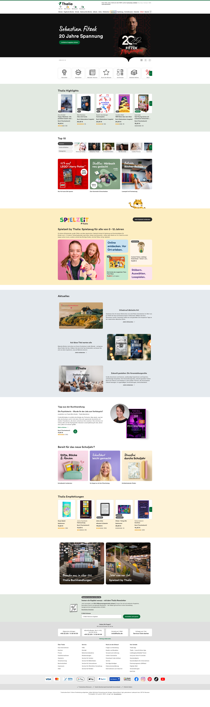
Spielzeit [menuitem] (113, 12)
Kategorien (62, 151)
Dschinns (143, 516)
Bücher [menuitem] (60, 12)
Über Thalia (61, 644)
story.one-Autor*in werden (138, 655)
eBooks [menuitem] (95, 12)
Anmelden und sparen (131, 616)
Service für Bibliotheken (89, 661)
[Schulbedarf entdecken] (73, 468)
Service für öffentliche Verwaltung (92, 666)
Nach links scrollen (59, 103)
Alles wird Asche (86, 110)
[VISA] (48, 679)
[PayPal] (102, 679)
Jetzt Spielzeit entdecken (142, 219)
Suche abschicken (106, 4)
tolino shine (105, 516)
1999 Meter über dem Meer (124, 110)
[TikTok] (156, 679)
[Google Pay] (80, 679)
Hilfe (83, 647)
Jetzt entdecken (80, 352)
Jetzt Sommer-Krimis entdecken (105, 38)
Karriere (60, 650)
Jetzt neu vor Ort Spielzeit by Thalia (128, 563)
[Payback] (114, 679)
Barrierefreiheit (62, 663)
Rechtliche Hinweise (88, 609)
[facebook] (136, 679)
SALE (148, 73)
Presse (60, 653)
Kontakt (84, 650)
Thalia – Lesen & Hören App (138, 650)
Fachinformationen (63, 655)
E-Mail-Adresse (86, 613)
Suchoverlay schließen (131, 2)
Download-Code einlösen (113, 658)
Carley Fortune (136, 147)
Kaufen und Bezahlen (112, 650)
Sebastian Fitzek (94, 147)
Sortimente (120, 73)
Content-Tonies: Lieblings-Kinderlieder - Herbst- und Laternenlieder (141, 252)
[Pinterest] (150, 679)
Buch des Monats (106, 73)
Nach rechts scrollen (150, 103)
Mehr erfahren (62, 427)
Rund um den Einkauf (112, 644)
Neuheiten (78, 73)
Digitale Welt (134, 666)
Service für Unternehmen (89, 663)
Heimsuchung (86, 516)
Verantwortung (62, 661)
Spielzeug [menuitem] (120, 12)
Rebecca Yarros (80, 147)
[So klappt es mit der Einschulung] (105, 468)
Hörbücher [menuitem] (106, 12)
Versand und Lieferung (112, 653)
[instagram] (143, 679)
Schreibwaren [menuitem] (128, 12)
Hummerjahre (105, 110)
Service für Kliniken (87, 668)
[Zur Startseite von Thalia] (66, 3)
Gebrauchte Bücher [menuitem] (86, 12)
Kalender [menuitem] (136, 12)
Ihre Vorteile (133, 644)
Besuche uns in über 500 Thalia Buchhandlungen (81, 563)
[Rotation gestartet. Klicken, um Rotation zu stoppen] (141, 60)
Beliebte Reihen (134, 73)
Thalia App (133, 647)
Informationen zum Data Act (114, 668)
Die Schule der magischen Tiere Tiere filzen (117, 267)
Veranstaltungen (135, 668)
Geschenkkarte (134, 658)
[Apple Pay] (91, 679)
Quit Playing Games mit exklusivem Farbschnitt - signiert (143, 110)
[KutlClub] (127, 679)
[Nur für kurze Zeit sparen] (73, 176)
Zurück (145, 60)
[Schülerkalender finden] (137, 468)
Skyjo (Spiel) (66, 516)
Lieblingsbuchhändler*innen (138, 653)
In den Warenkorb (75, 431)
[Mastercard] (57, 679)
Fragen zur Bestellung (112, 647)
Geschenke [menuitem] (148, 12)
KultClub (132, 671)
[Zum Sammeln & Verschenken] (105, 176)
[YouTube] (163, 679)
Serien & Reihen (63, 147)
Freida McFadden (108, 147)
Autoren (61, 143)
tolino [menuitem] (100, 12)
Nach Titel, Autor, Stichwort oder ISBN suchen (114, 2)
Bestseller (64, 73)
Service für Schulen (87, 658)
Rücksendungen (86, 655)
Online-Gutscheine (111, 655)
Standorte (61, 658)
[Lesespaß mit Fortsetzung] (137, 176)
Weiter (150, 11)
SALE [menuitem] (142, 12)
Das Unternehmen (63, 647)
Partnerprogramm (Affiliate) (138, 663)
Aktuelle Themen (92, 73)
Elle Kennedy (122, 147)
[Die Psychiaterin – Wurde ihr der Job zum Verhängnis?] (129, 439)
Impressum (61, 666)
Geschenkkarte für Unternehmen (139, 661)
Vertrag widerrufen (105, 639)
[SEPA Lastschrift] (68, 679)
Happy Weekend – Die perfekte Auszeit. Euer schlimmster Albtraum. (66, 110)
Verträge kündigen (111, 663)
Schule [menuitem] (77, 12)
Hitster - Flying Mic (124, 516)
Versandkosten (117, 694)
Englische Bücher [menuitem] (69, 12)
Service (84, 644)
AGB (59, 668)
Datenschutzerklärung (112, 666)
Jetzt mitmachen (128, 322)
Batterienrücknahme (88, 653)
